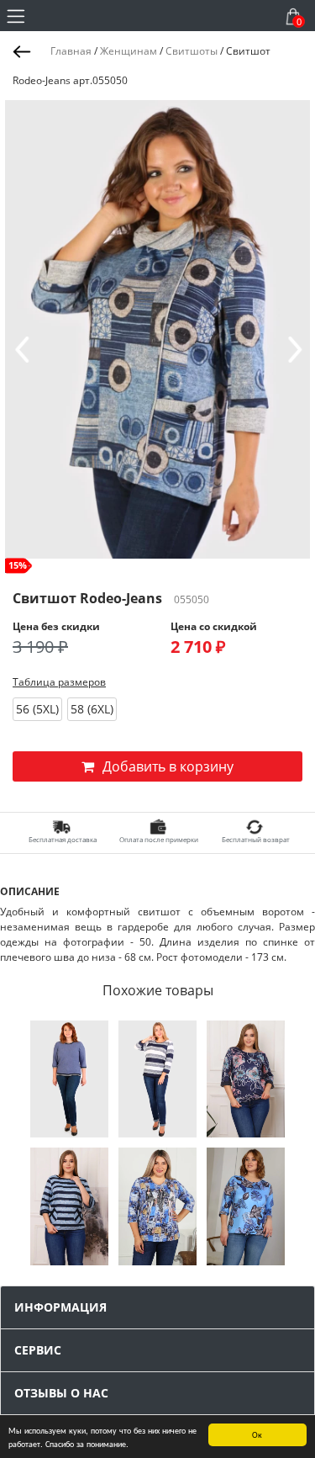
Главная (71, 51)
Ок (257, 1434)
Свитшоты (191, 51)
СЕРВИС (37, 1350)
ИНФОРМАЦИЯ (60, 1307)
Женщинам (128, 51)
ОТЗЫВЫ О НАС (61, 1393)
